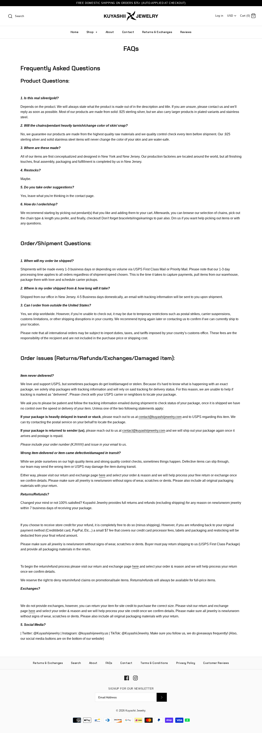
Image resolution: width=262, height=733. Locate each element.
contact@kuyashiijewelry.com (160, 417)
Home (75, 32)
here (102, 475)
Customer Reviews (216, 663)
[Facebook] (126, 678)
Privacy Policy (185, 663)
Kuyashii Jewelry (135, 710)
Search (76, 663)
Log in (219, 15)
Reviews (186, 32)
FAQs (109, 663)
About (110, 32)
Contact (128, 32)
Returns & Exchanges (157, 32)
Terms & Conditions (154, 663)
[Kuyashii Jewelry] (131, 13)
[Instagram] (135, 678)
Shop (92, 32)
